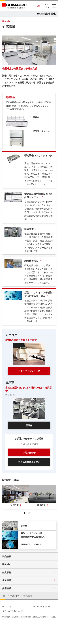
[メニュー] (54, 5)
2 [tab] (29, 513)
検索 (47, 6)
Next (39, 513)
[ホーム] (4, 595)
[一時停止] (33, 513)
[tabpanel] (15, 497)
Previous (19, 513)
